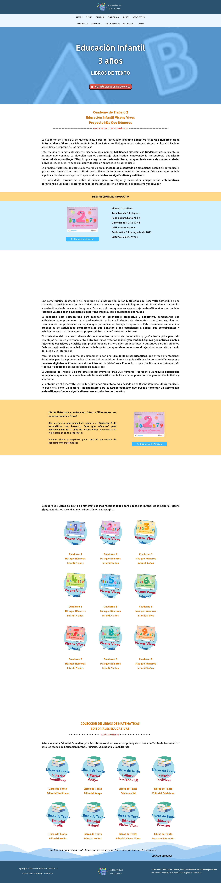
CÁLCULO (100, 17)
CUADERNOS (113, 17)
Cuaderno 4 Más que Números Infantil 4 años (75, 611)
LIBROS (79, 17)
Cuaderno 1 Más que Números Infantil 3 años (75, 558)
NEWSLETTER (139, 17)
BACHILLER (128, 23)
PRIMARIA (95, 23)
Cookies (38, 873)
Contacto (48, 873)
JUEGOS (125, 17)
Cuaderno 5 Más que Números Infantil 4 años (110, 611)
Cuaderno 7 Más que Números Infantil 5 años (75, 663)
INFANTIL (81, 23)
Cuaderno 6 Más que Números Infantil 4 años (145, 611)
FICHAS (89, 17)
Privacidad (27, 873)
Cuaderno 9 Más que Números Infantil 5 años (145, 663)
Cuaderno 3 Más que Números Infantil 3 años (145, 558)
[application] (86, 23)
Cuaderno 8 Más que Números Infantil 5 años (110, 663)
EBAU (141, 23)
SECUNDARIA (111, 23)
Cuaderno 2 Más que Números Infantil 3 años (110, 558)
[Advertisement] (110, 273)
